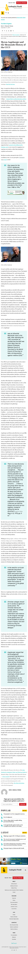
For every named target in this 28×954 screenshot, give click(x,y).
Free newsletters (14, 935)
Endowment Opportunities (14, 919)
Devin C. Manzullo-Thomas (7, 26)
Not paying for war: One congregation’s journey (14, 814)
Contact (14, 892)
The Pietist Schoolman (19, 783)
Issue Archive (14, 908)
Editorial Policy (14, 888)
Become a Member (21, 3)
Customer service (14, 906)
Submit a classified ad (14, 927)
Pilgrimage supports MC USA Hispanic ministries (14, 836)
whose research (5, 776)
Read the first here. (10, 84)
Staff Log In (14, 943)
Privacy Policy (16, 946)
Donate (14, 914)
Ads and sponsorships (14, 925)
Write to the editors (16, 34)
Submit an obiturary (14, 929)
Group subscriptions (14, 902)
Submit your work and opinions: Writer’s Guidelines (14, 890)
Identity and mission (14, 886)
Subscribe (10, 2)
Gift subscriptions (14, 904)
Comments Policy (21, 946)
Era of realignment (8, 817)
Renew (14, 2)
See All (24, 810)
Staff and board (14, 883)
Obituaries (14, 937)
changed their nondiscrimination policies (16, 99)
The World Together (6, 23)
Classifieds (14, 939)
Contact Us (24, 946)
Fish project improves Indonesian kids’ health (14, 848)
